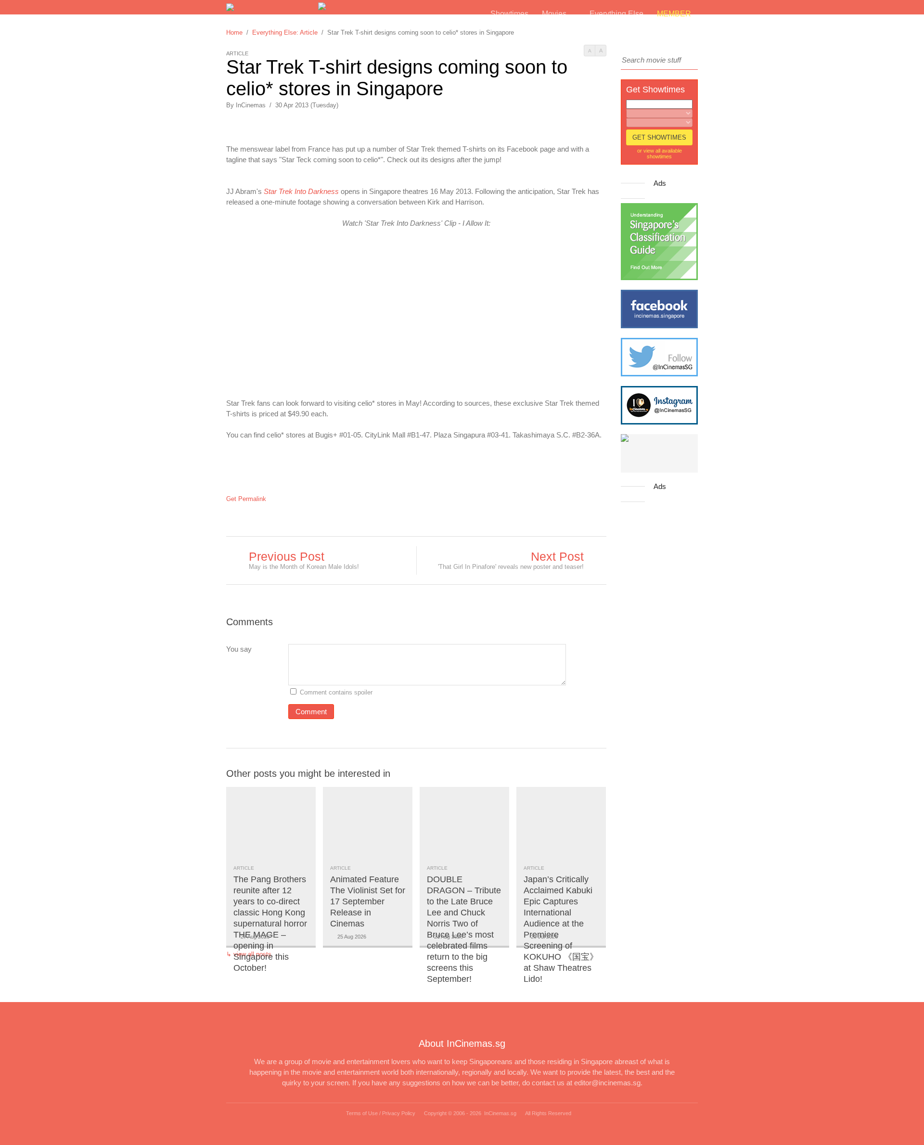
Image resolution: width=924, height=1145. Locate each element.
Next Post (557, 556)
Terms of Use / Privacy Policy (380, 1113)
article (243, 868)
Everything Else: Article (285, 32)
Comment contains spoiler (337, 692)
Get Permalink (246, 498)
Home (234, 32)
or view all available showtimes (659, 153)
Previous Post (286, 556)
